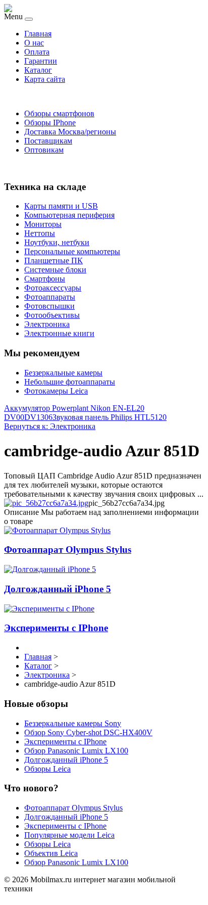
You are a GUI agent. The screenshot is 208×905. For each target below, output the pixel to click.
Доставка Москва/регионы (70, 131)
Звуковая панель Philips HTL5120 (110, 417)
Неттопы (39, 233)
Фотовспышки (49, 306)
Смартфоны (44, 278)
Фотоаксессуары (52, 287)
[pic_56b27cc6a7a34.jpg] (46, 503)
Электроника (47, 324)
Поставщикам (48, 140)
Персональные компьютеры (72, 251)
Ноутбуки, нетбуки (56, 242)
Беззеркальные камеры (63, 372)
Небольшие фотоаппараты (69, 381)
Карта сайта (44, 79)
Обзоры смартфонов (59, 113)
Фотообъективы (52, 315)
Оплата (36, 51)
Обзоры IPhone (50, 122)
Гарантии (40, 61)
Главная (37, 33)
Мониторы (43, 224)
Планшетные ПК (53, 260)
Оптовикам (44, 150)
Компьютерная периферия (69, 215)
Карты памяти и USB (61, 206)
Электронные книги (59, 333)
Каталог (38, 70)
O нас (34, 42)
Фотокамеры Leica (56, 391)
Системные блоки (55, 269)
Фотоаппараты (49, 297)
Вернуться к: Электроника (49, 426)
